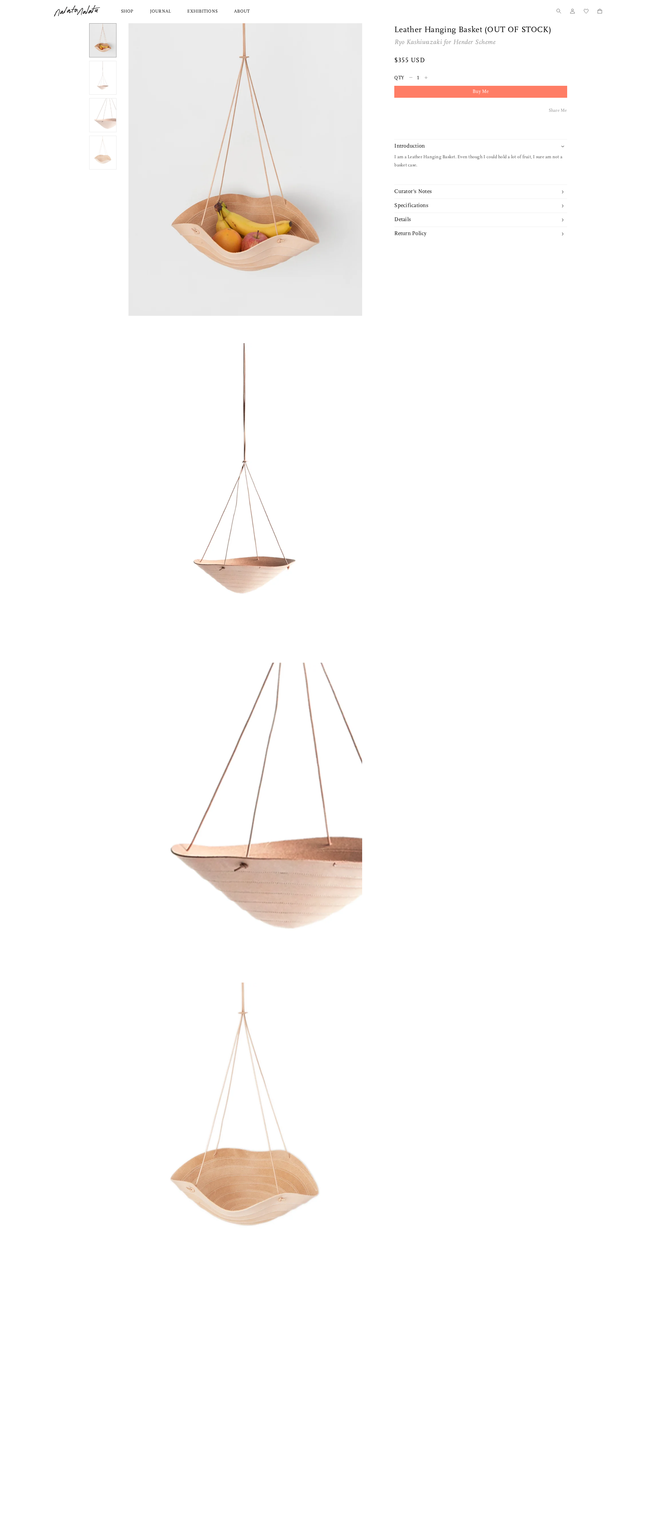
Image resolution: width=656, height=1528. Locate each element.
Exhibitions (202, 11)
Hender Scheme (474, 42)
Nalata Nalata (77, 10)
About (242, 11)
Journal (160, 11)
